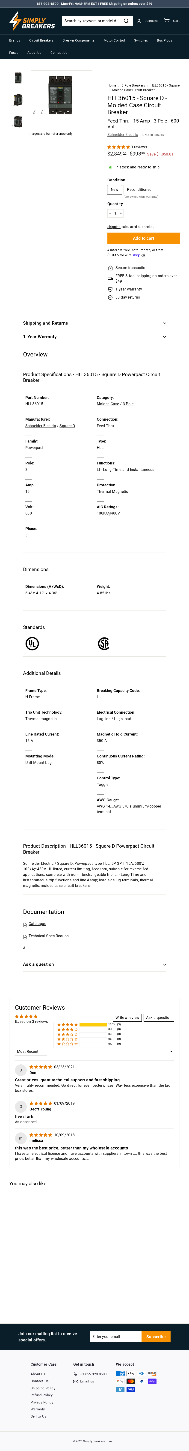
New (114, 189)
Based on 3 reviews (31, 1021)
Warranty (38, 1409)
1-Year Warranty (39, 336)
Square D (67, 426)
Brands (14, 40)
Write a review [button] (127, 1017)
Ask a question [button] (158, 1017)
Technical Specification (49, 936)
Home (111, 85)
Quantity (115, 203)
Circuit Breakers (41, 40)
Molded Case (108, 404)
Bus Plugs (164, 40)
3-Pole (128, 404)
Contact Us (58, 52)
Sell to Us (39, 1416)
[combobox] (97, 21)
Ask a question (38, 964)
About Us (34, 52)
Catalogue (37, 923)
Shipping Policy (43, 1388)
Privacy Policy (42, 1402)
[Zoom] (61, 101)
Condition (116, 180)
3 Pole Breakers (133, 85)
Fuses (13, 52)
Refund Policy (42, 1395)
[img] (41, 1067)
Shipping (114, 227)
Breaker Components (78, 40)
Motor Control (114, 40)
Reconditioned (139, 190)
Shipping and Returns (45, 323)
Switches (141, 40)
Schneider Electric (122, 134)
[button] (119, 147)
